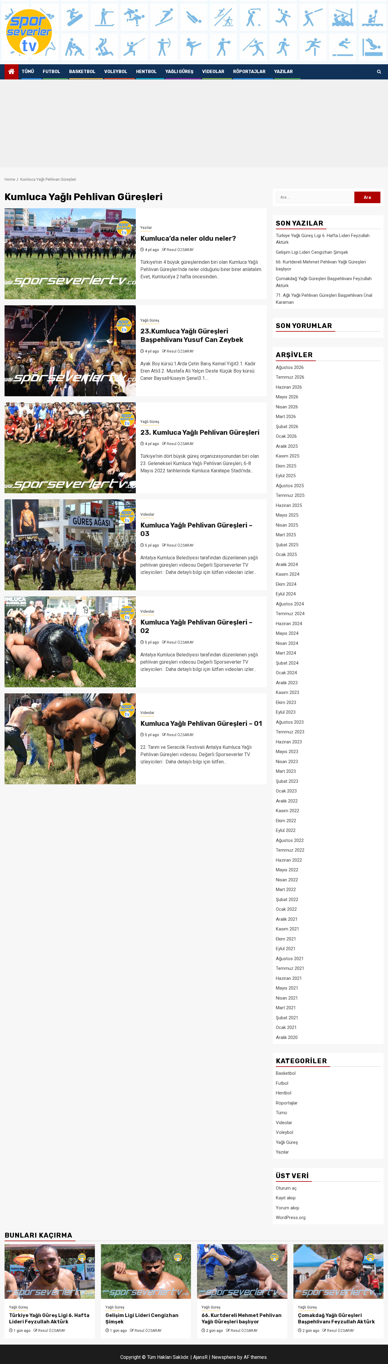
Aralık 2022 (287, 801)
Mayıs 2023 (287, 751)
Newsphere (224, 1357)
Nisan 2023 (287, 761)
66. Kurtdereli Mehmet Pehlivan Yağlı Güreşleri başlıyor (242, 1318)
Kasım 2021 (287, 929)
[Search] (379, 72)
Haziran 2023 (289, 742)
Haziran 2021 (289, 978)
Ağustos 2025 (290, 485)
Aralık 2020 (287, 1037)
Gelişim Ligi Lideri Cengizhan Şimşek (312, 252)
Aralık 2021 (287, 919)
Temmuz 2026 (290, 377)
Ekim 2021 (286, 939)
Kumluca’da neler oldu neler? (188, 238)
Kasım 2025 (287, 456)
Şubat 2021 (287, 1017)
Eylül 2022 (286, 830)
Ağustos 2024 (290, 604)
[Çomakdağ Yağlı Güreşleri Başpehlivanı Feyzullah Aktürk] (338, 1271)
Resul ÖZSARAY (180, 250)
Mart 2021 (286, 1007)
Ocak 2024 (286, 672)
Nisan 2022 (287, 880)
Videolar (213, 71)
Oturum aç (286, 1188)
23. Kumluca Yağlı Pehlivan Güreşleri (199, 432)
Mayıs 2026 (287, 397)
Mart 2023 (286, 771)
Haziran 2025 (289, 505)
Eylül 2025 (286, 475)
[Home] (11, 72)
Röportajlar (249, 71)
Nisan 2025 (287, 525)
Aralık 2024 (287, 564)
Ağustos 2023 (290, 722)
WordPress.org (291, 1217)
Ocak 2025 (286, 554)
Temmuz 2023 (290, 732)
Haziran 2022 (289, 860)
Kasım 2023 (287, 692)
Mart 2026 (286, 416)
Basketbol (82, 71)
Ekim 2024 (286, 584)
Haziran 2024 (289, 623)
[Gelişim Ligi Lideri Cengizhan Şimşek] (146, 1271)
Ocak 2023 (286, 791)
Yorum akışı (287, 1208)
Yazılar (283, 71)
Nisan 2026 (287, 407)
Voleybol (115, 71)
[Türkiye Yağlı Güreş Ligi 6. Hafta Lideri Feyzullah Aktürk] (50, 1271)
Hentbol (146, 71)
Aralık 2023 (287, 682)
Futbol (51, 71)
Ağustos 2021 (290, 958)
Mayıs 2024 (287, 633)
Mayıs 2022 (287, 870)
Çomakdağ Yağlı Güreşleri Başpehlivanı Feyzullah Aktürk (336, 1318)
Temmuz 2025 (290, 495)
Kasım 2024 (287, 574)
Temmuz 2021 (290, 968)
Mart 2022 (286, 889)
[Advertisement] (194, 124)
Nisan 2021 (287, 998)
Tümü (28, 71)
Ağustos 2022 (290, 840)
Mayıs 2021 (287, 988)
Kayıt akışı (286, 1198)
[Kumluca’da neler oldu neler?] (70, 253)
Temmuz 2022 (290, 850)
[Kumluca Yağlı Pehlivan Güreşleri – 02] (70, 641)
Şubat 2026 (287, 426)
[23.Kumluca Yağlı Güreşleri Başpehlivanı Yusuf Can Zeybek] (70, 350)
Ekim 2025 (286, 466)
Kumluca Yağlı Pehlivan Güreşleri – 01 (201, 723)
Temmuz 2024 (290, 613)
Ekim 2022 (286, 820)
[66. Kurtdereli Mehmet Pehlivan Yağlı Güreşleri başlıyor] (242, 1271)
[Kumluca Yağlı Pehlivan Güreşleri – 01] (70, 738)
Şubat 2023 (287, 781)
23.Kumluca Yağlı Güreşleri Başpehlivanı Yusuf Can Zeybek (192, 335)
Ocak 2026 (286, 436)
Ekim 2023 (286, 702)
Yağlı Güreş (179, 71)
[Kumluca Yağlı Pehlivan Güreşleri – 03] (70, 544)
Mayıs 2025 (287, 515)
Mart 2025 (286, 535)
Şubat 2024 (287, 663)
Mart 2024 (286, 653)
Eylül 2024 (286, 594)
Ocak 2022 (286, 909)
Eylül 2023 (286, 712)
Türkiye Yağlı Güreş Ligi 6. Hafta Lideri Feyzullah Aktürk (49, 1318)
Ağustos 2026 (290, 367)
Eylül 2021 (286, 948)
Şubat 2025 (287, 545)
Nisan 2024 (287, 643)
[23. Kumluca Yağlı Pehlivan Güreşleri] (70, 447)
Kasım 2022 (287, 810)
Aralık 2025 (287, 446)
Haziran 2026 (289, 387)
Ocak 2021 (286, 1027)
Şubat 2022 (287, 899)
